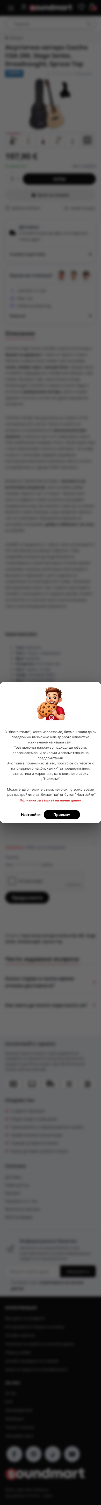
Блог (9, 1401)
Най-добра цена (19, 1435)
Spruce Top (52, 941)
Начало (16, 37)
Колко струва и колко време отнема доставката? (39, 981)
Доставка (13, 1176)
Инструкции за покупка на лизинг (35, 1326)
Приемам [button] (61, 814)
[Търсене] (89, 23)
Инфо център (17, 1184)
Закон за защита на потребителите (36, 1369)
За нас (10, 1393)
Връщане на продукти (25, 1318)
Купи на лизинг (53, 194)
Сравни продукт (83, 208)
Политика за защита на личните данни (39, 1343)
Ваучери (12, 1193)
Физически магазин (22, 1209)
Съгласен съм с (47, 1285)
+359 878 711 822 (31, 290)
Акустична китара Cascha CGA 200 (52, 935)
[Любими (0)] (81, 7)
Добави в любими (25, 208)
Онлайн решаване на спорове (32, 1360)
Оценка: (12, 857)
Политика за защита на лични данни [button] (50, 800)
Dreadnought (29, 941)
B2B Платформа (19, 1217)
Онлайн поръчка (20, 1335)
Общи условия (18, 1352)
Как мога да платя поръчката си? (46, 1005)
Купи (59, 179)
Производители (19, 1410)
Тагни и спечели (19, 1427)
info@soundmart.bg (34, 305)
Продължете (27, 897)
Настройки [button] (31, 814)
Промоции (14, 1418)
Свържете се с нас (21, 1201)
